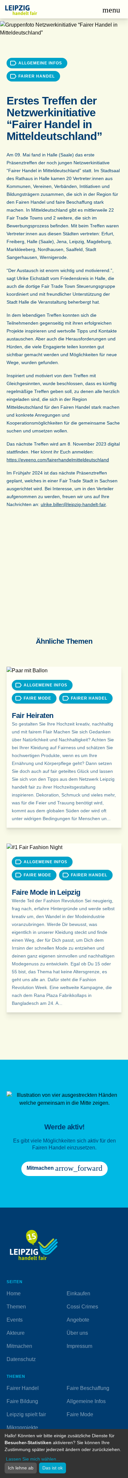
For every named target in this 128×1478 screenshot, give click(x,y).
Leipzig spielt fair (26, 1414)
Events (15, 1320)
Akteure (16, 1333)
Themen (16, 1306)
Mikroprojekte (22, 1427)
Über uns (77, 1333)
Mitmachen (19, 1346)
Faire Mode (80, 1414)
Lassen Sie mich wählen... (33, 1459)
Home (14, 1293)
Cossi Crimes (82, 1306)
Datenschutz (21, 1359)
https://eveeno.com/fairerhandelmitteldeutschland (58, 459)
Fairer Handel (23, 1388)
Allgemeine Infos (86, 1401)
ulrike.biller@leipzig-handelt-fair (73, 504)
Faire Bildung (22, 1401)
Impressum (79, 1346)
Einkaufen (78, 1293)
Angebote (78, 1320)
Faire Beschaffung (88, 1388)
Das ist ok (52, 1467)
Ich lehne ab (20, 1467)
